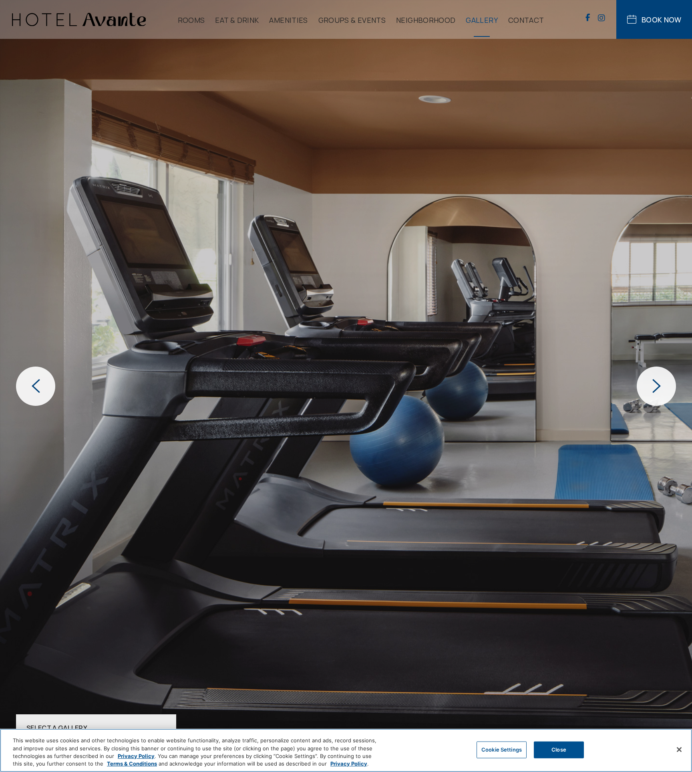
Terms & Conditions (132, 763)
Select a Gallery (56, 727)
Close (558, 749)
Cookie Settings (501, 749)
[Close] (679, 749)
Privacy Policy (136, 756)
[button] (35, 386)
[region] (346, 750)
